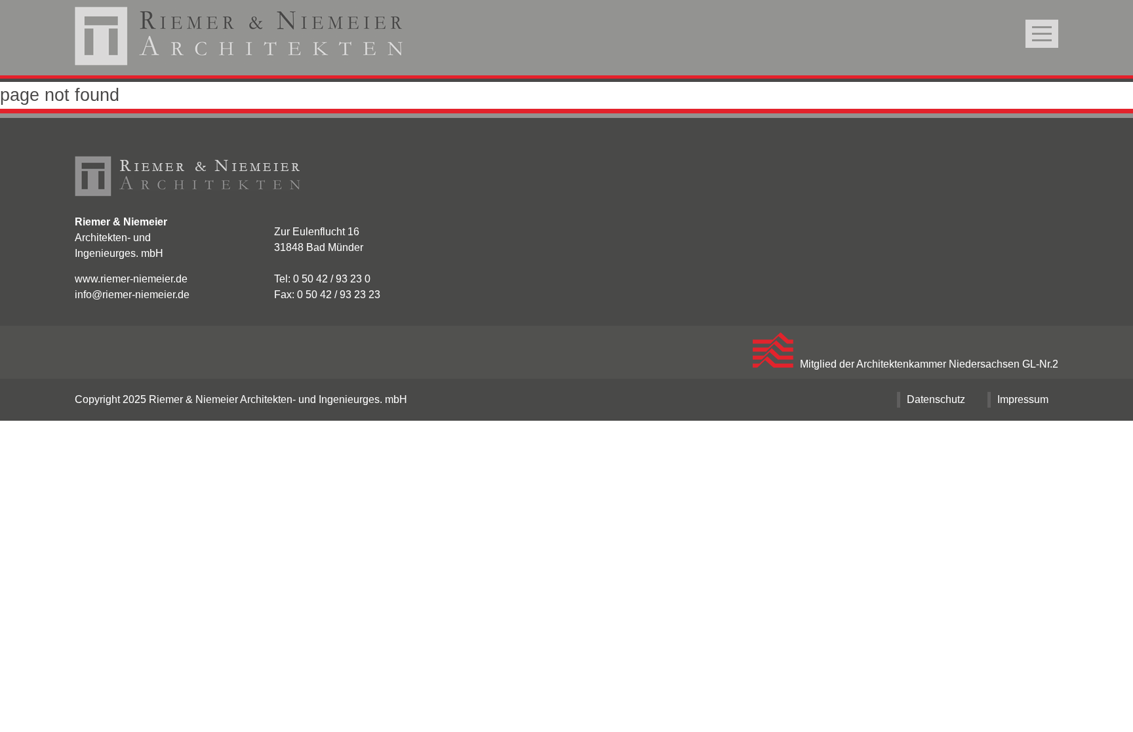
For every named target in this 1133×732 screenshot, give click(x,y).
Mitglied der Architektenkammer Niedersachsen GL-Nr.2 (929, 364)
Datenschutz (936, 399)
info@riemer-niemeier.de (132, 294)
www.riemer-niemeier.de (131, 278)
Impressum (1022, 399)
